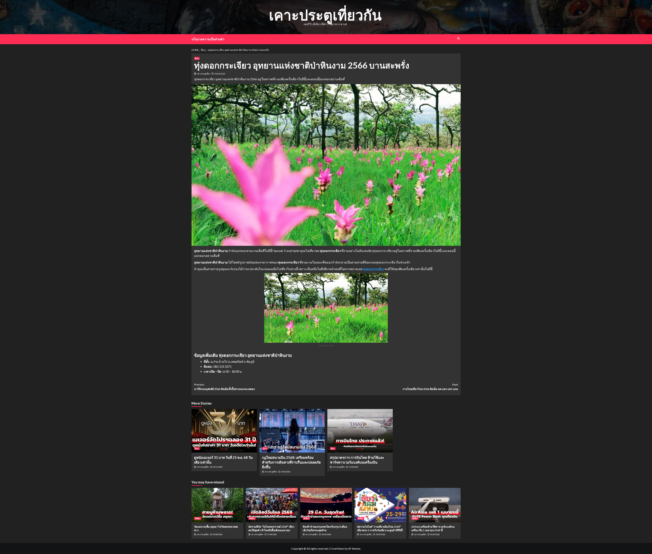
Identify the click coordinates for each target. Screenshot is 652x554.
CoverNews (337, 548)
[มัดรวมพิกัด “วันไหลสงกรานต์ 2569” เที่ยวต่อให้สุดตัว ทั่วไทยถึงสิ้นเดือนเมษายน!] (272, 505)
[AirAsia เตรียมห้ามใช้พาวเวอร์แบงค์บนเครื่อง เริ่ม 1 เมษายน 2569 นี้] (435, 505)
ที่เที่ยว (197, 518)
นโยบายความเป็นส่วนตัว (208, 39)
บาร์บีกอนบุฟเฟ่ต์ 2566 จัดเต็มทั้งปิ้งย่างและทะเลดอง (224, 386)
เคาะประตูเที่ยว (203, 73)
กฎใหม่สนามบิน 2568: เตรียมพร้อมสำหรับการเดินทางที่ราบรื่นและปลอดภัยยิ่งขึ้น (291, 462)
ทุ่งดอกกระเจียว (373, 269)
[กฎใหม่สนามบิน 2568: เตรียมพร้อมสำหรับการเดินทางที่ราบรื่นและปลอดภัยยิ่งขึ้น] (292, 431)
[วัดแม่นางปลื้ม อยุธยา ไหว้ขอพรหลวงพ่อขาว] (217, 505)
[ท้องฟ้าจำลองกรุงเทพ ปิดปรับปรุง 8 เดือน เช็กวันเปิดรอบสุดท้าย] (326, 505)
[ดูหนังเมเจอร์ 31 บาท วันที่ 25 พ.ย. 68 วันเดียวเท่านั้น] (224, 431)
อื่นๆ (197, 58)
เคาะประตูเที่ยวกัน (325, 14)
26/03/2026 (326, 534)
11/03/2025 (353, 467)
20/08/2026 (217, 534)
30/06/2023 (219, 73)
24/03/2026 (380, 534)
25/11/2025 (217, 467)
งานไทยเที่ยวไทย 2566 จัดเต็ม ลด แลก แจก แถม (430, 386)
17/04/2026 (272, 534)
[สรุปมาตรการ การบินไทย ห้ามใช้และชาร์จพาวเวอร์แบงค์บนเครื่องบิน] (360, 431)
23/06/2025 (285, 472)
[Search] (458, 38)
